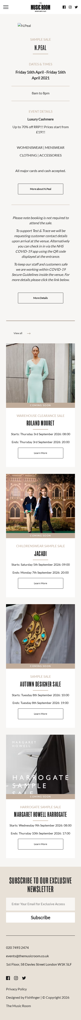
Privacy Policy (16, 989)
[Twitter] (76, 7)
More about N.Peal (40, 188)
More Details (40, 298)
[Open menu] (15, 7)
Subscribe (40, 917)
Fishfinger (32, 997)
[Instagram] (70, 7)
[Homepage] (40, 7)
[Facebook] (64, 7)
